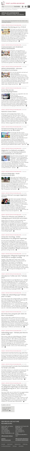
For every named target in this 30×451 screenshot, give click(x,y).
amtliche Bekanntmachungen (6, 439)
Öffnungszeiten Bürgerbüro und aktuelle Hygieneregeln (21, 439)
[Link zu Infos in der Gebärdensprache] (22, 7)
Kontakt (3, 444)
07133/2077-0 (21, 430)
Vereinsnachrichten (23, 8)
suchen (17, 6)
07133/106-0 (6, 430)
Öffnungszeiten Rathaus (7, 436)
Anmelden (21, 446)
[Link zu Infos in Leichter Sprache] (25, 7)
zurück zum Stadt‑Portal (6, 8)
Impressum (9, 444)
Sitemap (15, 446)
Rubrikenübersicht (15, 8)
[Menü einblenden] (29, 7)
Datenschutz (18, 444)
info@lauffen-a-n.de (9, 433)
